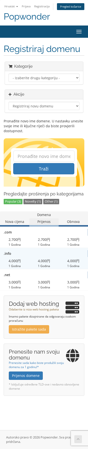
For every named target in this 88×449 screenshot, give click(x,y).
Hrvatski (10, 6)
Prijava (26, 6)
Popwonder (27, 16)
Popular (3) (13, 201)
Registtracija (42, 6)
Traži (44, 169)
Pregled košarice (70, 6)
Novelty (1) (33, 201)
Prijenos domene (26, 375)
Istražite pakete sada (29, 329)
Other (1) (51, 201)
